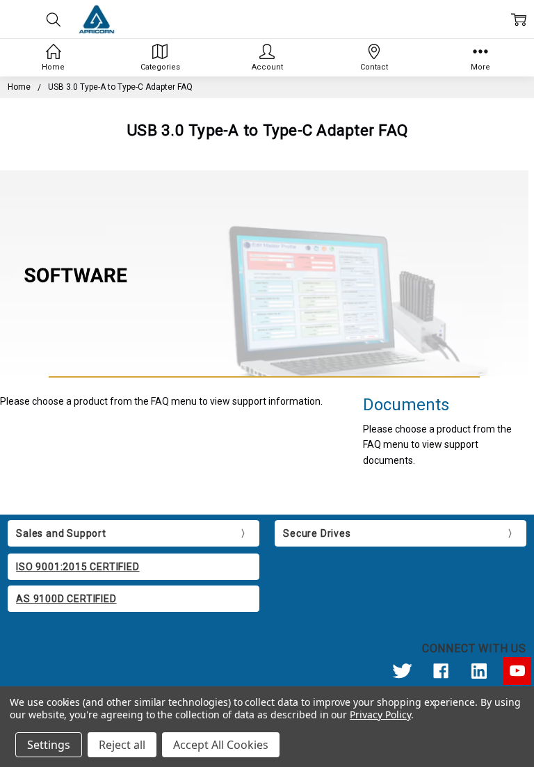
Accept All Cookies (220, 744)
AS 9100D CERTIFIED (66, 598)
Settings (48, 744)
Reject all (122, 744)
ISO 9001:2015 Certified (77, 566)
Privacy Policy (380, 714)
